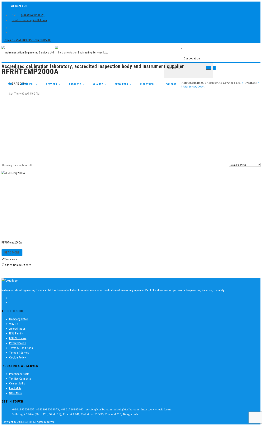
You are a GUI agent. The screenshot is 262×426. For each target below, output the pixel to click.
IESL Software (17, 338)
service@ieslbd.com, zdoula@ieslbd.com (112, 409)
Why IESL (14, 324)
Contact (171, 84)
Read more (12, 252)
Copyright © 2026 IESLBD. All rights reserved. (28, 422)
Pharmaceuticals (19, 374)
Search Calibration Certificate (27, 40)
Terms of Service (19, 352)
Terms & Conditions (21, 348)
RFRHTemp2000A (12, 242)
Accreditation (17, 328)
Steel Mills (15, 393)
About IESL (27, 84)
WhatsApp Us (18, 5)
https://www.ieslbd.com (156, 409)
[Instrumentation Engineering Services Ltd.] (55, 52)
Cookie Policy (17, 357)
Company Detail (18, 319)
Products (75, 84)
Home (9, 84)
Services (51, 84)
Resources (121, 84)
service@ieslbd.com (35, 20)
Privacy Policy (17, 343)
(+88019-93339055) (32, 15)
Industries (147, 84)
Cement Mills (17, 383)
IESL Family (16, 333)
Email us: (17, 20)
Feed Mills (15, 388)
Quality (98, 84)
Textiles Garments (20, 378)
